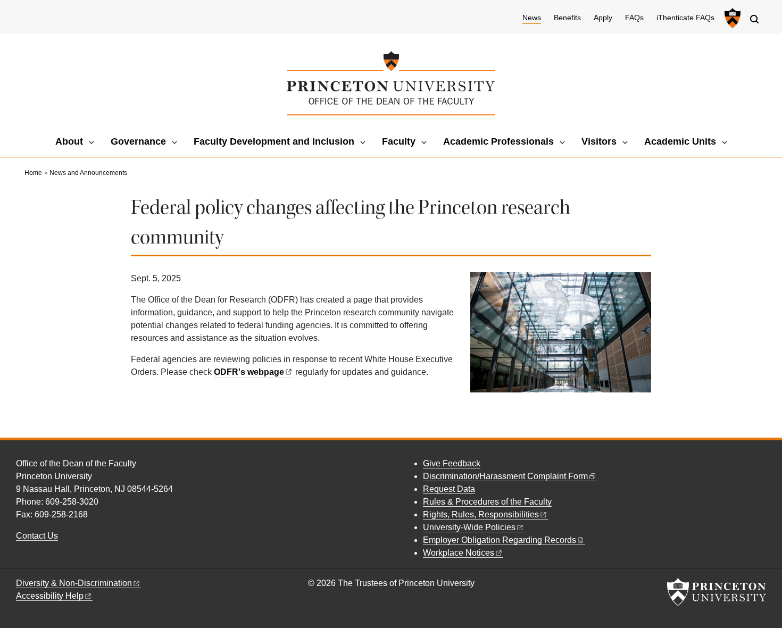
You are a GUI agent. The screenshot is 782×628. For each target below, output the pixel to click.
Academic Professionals (498, 141)
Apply (603, 18)
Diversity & (74, 583)
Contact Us (37, 535)
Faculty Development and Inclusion (274, 141)
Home (33, 173)
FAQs (634, 18)
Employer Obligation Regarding (499, 540)
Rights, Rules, (481, 514)
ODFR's (249, 371)
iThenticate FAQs (685, 18)
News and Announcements (88, 173)
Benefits (567, 18)
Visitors (599, 141)
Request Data (449, 488)
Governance (138, 141)
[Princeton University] (731, 18)
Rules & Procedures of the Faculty (487, 501)
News (531, 17)
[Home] (391, 83)
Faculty (398, 141)
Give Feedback (451, 463)
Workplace (458, 552)
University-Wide (469, 527)
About (69, 141)
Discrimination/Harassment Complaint (505, 476)
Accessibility (50, 595)
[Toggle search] (754, 19)
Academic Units (680, 141)
